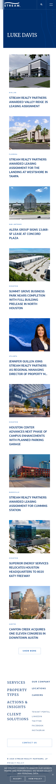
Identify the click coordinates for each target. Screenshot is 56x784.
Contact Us (29, 743)
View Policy (35, 779)
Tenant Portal (41, 712)
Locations (39, 688)
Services (16, 682)
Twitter (37, 721)
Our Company (41, 681)
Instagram (38, 730)
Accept (17, 779)
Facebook (38, 726)
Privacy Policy (15, 763)
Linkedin (37, 716)
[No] (52, 774)
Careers (37, 695)
